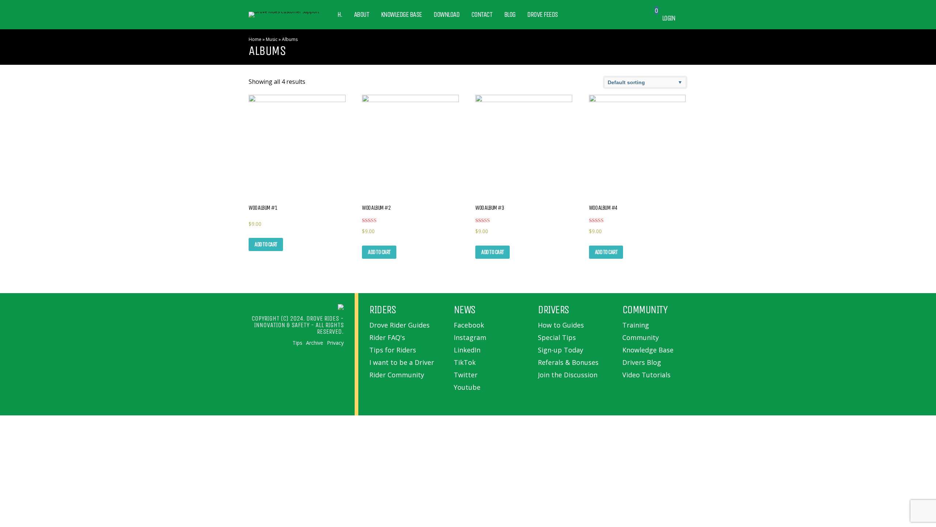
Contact (481, 14)
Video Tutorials (646, 374)
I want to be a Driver (401, 362)
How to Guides (561, 325)
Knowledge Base (401, 14)
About (361, 14)
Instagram (470, 337)
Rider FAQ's (387, 337)
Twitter (466, 374)
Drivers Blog (641, 362)
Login (668, 18)
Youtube (467, 387)
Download (446, 14)
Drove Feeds (542, 14)
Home (255, 39)
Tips (297, 342)
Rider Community (396, 374)
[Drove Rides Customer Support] (284, 11)
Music (272, 39)
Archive (314, 342)
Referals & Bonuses (568, 362)
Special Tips (557, 337)
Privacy (335, 342)
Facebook (469, 325)
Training (635, 325)
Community (640, 337)
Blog (510, 14)
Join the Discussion (567, 374)
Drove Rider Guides (399, 325)
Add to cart (265, 244)
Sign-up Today (560, 349)
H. (339, 14)
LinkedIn (467, 349)
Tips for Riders (392, 349)
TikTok (465, 362)
